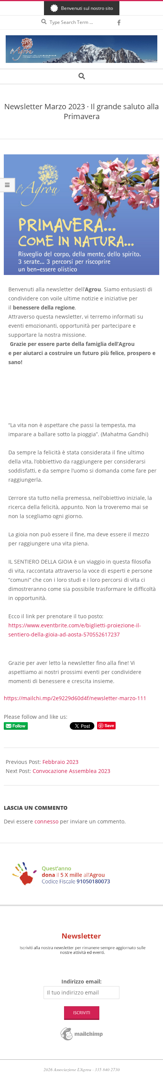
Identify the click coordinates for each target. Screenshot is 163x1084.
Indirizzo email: (81, 981)
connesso (46, 821)
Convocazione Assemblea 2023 (71, 771)
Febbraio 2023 (60, 761)
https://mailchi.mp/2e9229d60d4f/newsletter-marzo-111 (75, 698)
